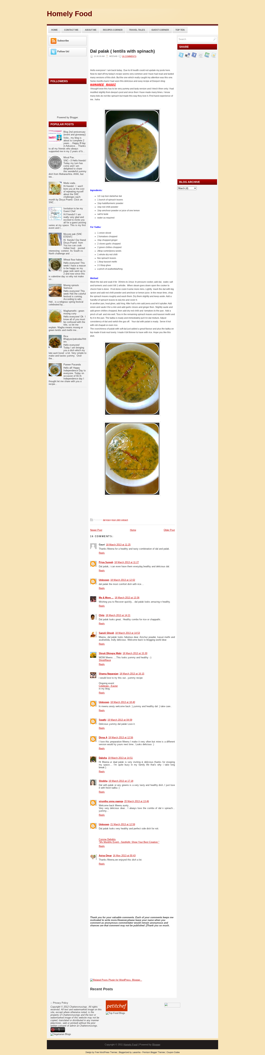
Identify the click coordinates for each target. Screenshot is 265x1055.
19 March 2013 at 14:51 (120, 758)
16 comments (129, 56)
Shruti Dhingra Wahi (110, 653)
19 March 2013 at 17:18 (121, 781)
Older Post (169, 530)
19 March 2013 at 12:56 (120, 737)
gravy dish (116, 520)
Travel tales (137, 30)
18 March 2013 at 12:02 (122, 580)
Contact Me (71, 30)
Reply (102, 553)
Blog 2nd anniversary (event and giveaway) (74, 133)
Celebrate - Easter (108, 686)
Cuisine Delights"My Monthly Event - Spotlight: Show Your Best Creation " (129, 840)
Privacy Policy (60, 1002)
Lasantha (136, 1052)
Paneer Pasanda (72, 364)
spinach (124, 520)
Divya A (103, 737)
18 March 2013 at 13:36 (127, 597)
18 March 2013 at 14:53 (127, 633)
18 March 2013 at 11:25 (118, 544)
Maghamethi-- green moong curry (73, 312)
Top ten (180, 30)
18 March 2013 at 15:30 (135, 653)
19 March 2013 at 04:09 (119, 719)
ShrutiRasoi (105, 660)
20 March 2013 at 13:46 (136, 801)
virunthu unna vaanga (111, 801)
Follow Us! (63, 51)
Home (54, 30)
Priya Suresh (106, 562)
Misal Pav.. (69, 157)
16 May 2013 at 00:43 (124, 855)
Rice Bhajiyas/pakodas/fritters (74, 339)
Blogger (74, 117)
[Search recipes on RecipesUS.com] (115, 1013)
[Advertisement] (176, 15)
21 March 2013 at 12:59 (122, 824)
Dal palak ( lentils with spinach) (122, 51)
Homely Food (69, 14)
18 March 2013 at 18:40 (122, 702)
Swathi (102, 719)
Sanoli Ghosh (106, 633)
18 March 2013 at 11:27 (126, 562)
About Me (90, 30)
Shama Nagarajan (108, 673)
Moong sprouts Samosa (71, 286)
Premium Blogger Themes (153, 1052)
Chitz (102, 615)
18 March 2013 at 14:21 (118, 615)
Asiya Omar (105, 855)
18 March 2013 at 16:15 (132, 673)
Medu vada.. (69, 183)
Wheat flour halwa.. (73, 259)
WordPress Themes (108, 1052)
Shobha (103, 781)
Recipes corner (113, 30)
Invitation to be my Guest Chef (73, 210)
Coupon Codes (173, 1052)
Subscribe (63, 40)
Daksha (103, 758)
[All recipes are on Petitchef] (116, 1010)
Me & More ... (106, 597)
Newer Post (96, 530)
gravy (108, 520)
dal (104, 520)
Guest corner (160, 30)
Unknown (104, 580)
